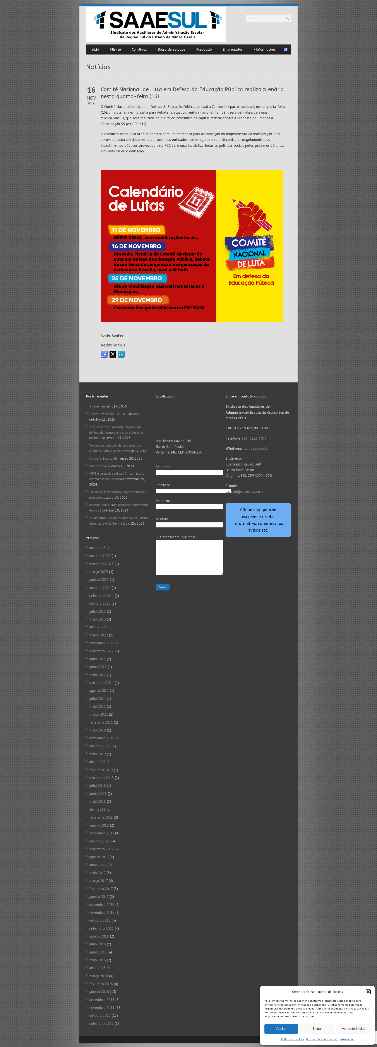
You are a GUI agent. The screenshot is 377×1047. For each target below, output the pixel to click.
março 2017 (98, 880)
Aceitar (281, 1028)
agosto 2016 (99, 936)
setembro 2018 (101, 777)
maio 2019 (97, 754)
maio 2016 (97, 960)
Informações (264, 49)
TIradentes (97, 406)
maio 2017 (97, 872)
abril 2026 (97, 548)
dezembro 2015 (101, 999)
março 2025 (98, 571)
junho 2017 (97, 865)
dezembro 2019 (101, 738)
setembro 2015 (101, 1023)
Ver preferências (353, 1028)
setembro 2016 (101, 928)
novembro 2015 (101, 1007)
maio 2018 (97, 801)
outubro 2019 (100, 746)
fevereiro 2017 (101, 888)
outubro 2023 (100, 603)
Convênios (139, 49)
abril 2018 (97, 809)
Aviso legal (347, 1039)
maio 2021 (97, 706)
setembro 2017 (101, 849)
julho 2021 (97, 698)
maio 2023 (97, 619)
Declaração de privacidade (322, 1039)
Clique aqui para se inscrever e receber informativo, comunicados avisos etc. (258, 520)
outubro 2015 (100, 1015)
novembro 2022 (101, 643)
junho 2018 (98, 793)
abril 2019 (97, 761)
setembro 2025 (101, 563)
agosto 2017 (99, 856)
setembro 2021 (101, 682)
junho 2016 (98, 952)
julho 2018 (97, 785)
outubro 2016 (100, 920)
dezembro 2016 (101, 904)
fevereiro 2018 (101, 817)
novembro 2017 (101, 833)
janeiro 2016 (99, 991)
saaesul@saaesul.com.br (245, 491)
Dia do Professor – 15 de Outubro (114, 414)
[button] (368, 992)
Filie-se (115, 49)
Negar (317, 1028)
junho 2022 (98, 666)
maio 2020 (97, 730)
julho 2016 (97, 944)
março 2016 (98, 976)
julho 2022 (97, 659)
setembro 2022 (101, 651)
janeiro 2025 (99, 579)
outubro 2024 (100, 587)
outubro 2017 (99, 841)
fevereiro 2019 (101, 769)
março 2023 (98, 635)
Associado (204, 49)
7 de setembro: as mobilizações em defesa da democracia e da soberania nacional (116, 432)
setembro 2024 (101, 595)
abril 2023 (97, 627)
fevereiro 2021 (101, 722)
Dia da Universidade (103, 458)
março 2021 (98, 714)
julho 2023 (97, 611)
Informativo (98, 466)
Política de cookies (292, 1039)
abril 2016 (97, 967)
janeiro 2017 (99, 896)
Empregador (232, 49)
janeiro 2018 (99, 825)
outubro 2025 (100, 555)
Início (95, 49)
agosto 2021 (99, 690)
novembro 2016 (101, 912)
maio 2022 (97, 674)
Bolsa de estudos (171, 49)
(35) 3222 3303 (254, 438)
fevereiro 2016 (101, 983)
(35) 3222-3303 (255, 448)
